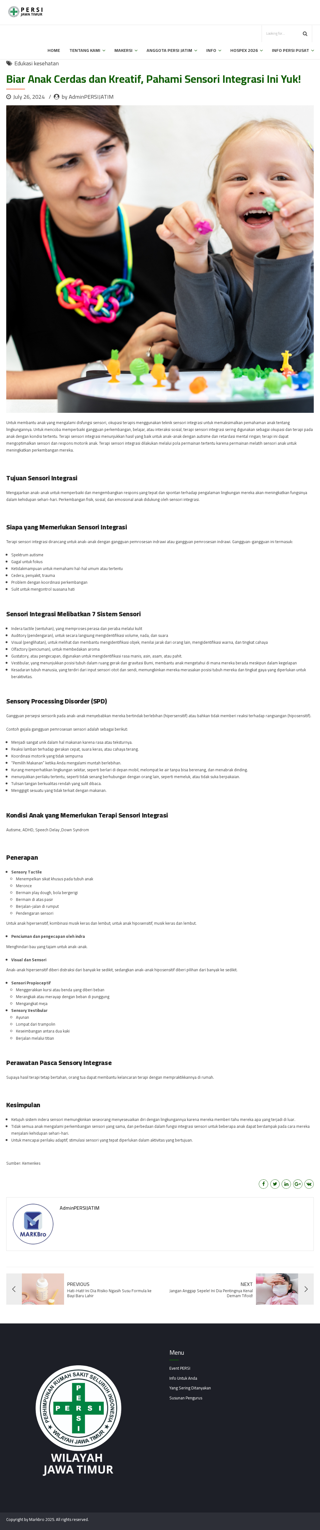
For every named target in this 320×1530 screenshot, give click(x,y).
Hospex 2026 (244, 50)
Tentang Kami (84, 50)
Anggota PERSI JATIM (169, 50)
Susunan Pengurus (185, 1398)
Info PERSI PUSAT (290, 50)
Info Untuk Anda (183, 1378)
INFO (211, 50)
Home (54, 50)
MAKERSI (123, 50)
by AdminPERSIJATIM (88, 97)
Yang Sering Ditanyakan (190, 1388)
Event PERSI (179, 1368)
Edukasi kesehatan (36, 63)
